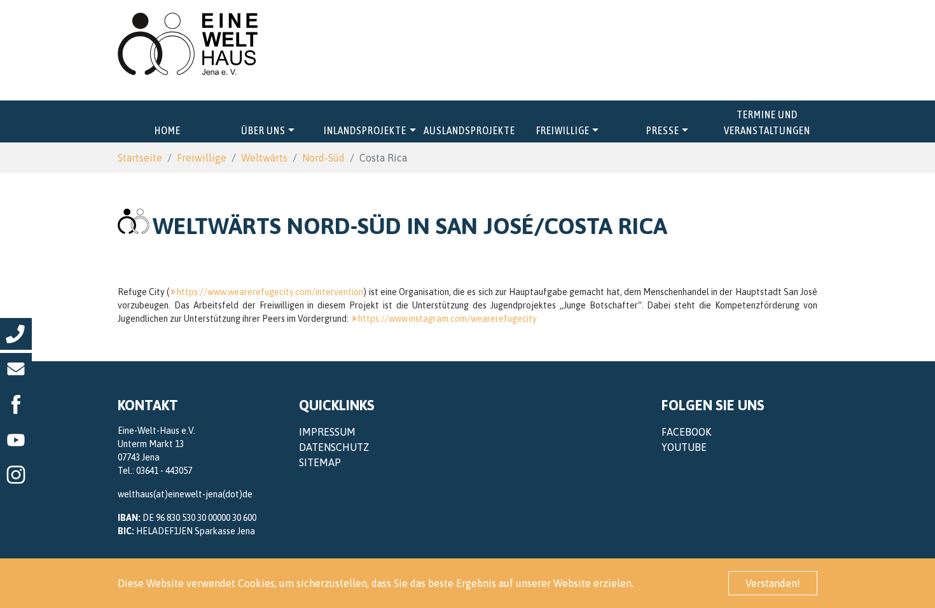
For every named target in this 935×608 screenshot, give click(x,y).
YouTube (684, 447)
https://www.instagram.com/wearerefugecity (447, 319)
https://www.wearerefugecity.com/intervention (270, 292)
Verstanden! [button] (772, 583)
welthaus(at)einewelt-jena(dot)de (185, 494)
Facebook (686, 432)
